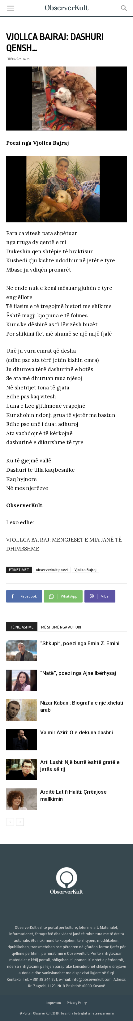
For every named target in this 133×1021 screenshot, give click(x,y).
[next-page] (20, 822)
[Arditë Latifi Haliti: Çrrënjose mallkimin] (21, 799)
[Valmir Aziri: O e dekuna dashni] (21, 739)
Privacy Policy (77, 1003)
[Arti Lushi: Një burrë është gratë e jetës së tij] (21, 769)
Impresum (53, 1003)
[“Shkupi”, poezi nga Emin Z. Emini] (21, 650)
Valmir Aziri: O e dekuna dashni (76, 732)
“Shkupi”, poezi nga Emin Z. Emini (79, 643)
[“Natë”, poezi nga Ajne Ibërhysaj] (21, 680)
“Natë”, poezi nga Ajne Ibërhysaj (78, 673)
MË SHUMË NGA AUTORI (61, 627)
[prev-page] (10, 822)
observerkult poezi (52, 569)
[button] (10, 8)
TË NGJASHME (22, 627)
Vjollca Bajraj (86, 569)
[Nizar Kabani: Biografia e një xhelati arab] (21, 710)
